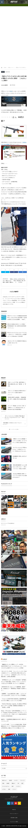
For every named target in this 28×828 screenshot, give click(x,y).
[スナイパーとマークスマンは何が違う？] (17, 498)
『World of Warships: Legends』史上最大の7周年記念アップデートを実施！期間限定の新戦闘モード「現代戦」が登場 (14, 705)
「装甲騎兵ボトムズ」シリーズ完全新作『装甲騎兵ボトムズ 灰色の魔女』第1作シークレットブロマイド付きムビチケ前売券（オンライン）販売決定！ (13, 681)
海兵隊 (10, 780)
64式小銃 (19, 280)
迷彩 (22, 783)
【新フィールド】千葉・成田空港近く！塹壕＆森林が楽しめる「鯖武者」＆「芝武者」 (17, 384)
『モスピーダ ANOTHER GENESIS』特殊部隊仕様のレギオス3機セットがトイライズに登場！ (13, 699)
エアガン (4, 789)
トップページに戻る (14, 429)
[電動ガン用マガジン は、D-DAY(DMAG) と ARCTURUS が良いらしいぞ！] (24, 498)
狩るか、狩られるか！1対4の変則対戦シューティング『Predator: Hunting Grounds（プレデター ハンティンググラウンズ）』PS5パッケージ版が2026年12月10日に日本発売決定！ (14, 713)
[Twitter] (5, 272)
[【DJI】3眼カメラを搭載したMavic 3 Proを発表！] (17, 505)
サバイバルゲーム (5, 786)
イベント (14, 789)
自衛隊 (7, 282)
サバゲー (16, 780)
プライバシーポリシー (14, 813)
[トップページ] (1, 67)
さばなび (5, 659)
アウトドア (22, 780)
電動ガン (11, 282)
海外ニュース (8, 280)
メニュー (2, 2)
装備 (3, 783)
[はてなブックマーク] (23, 272)
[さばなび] (14, 2)
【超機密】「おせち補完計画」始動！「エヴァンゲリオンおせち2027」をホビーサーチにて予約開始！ (14, 694)
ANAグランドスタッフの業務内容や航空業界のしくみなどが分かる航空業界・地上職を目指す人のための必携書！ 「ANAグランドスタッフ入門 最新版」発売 (17, 317)
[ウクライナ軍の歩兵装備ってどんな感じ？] (4, 498)
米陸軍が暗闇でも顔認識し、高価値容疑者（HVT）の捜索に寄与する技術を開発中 (17, 399)
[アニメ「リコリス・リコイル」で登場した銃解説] (11, 498)
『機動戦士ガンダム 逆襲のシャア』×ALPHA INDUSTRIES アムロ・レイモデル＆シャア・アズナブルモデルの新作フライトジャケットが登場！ (14, 666)
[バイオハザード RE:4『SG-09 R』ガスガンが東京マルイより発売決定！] (4, 505)
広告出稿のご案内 (14, 817)
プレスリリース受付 (14, 821)
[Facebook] (14, 272)
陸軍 (9, 789)
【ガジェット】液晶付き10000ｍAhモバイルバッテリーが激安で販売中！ (17, 391)
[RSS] (19, 803)
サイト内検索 (26, 2)
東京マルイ (4, 780)
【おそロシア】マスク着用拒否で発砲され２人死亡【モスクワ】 (17, 341)
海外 (12, 786)
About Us (14, 809)
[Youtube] (15, 803)
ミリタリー (18, 786)
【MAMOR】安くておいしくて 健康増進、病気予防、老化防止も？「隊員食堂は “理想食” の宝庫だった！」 (14, 688)
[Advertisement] (14, 21)
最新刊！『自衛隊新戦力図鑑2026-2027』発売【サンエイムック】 (13, 720)
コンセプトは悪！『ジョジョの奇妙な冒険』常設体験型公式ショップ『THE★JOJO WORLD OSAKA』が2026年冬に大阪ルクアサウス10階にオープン (13, 726)
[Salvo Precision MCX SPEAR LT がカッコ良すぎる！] (24, 505)
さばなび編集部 (4, 85)
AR (18, 783)
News (3, 71)
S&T (11, 91)
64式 (15, 280)
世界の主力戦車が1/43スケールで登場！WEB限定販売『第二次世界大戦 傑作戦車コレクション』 (16, 326)
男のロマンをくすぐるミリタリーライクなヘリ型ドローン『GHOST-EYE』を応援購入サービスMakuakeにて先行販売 (17, 334)
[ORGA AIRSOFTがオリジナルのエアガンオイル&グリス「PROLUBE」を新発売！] (11, 505)
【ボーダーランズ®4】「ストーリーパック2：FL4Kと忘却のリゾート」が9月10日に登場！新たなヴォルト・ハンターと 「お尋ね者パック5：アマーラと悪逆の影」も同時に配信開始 (14, 674)
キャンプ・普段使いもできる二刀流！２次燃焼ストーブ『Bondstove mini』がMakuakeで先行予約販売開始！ (17, 407)
